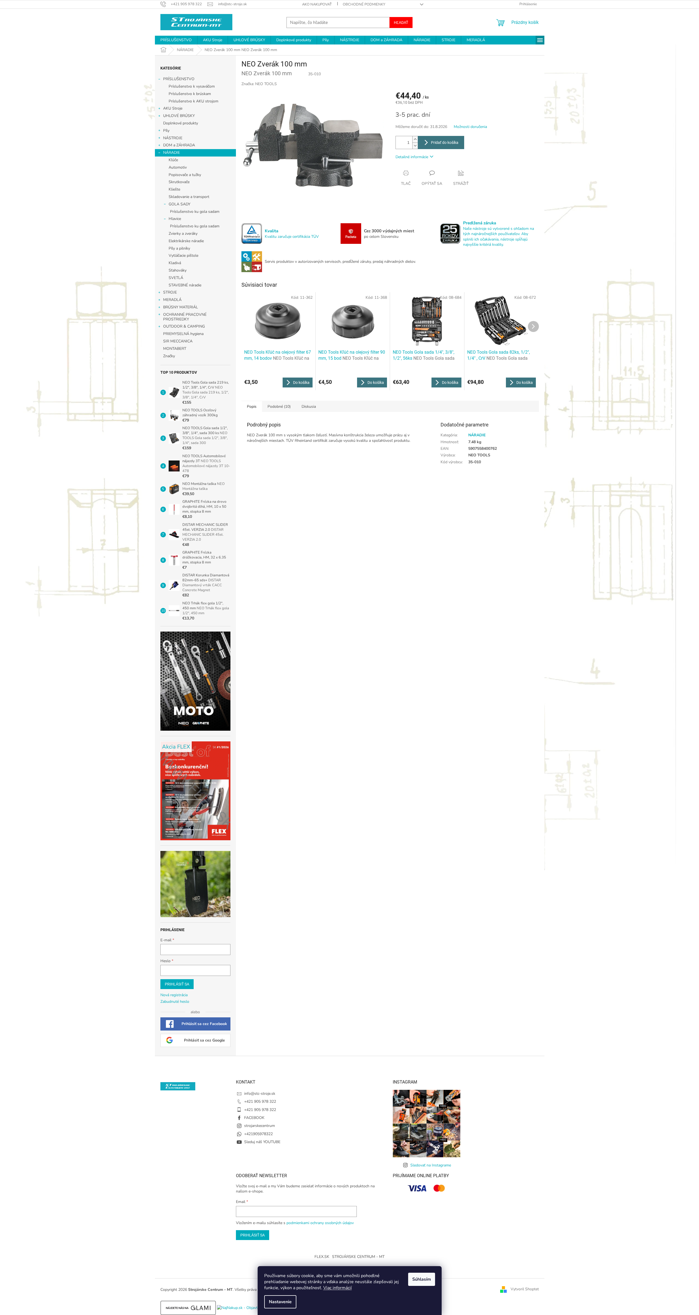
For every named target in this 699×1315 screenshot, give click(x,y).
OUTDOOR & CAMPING (184, 326)
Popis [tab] (252, 406)
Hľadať (401, 22)
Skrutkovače (179, 182)
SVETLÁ (176, 277)
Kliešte (174, 189)
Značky (169, 356)
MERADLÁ (172, 299)
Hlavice (175, 218)
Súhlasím (421, 1279)
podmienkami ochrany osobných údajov (320, 1222)
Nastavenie (280, 1302)
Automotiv (178, 167)
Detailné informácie (412, 157)
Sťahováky (177, 270)
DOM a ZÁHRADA (179, 145)
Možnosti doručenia (470, 126)
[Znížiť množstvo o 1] (415, 146)
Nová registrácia (174, 995)
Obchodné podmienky (364, 4)
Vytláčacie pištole (183, 255)
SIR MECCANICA (178, 341)
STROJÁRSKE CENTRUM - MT (358, 1256)
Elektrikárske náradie (186, 241)
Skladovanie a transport (189, 196)
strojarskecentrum (259, 1125)
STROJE (170, 292)
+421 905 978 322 (260, 1101)
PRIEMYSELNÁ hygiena (183, 333)
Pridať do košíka (444, 142)
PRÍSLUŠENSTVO (178, 79)
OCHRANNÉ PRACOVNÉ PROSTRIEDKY (185, 317)
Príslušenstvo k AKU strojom (193, 101)
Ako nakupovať (317, 4)
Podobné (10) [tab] (279, 406)
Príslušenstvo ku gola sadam (194, 211)
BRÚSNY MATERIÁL (180, 307)
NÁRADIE (171, 152)
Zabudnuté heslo (174, 1001)
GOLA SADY (179, 204)
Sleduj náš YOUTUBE (262, 1141)
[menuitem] (176, 40)
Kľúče (173, 160)
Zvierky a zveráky (183, 233)
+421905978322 (258, 1134)
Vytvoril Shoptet (525, 1289)
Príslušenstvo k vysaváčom (192, 86)
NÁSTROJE (172, 138)
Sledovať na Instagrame (430, 1165)
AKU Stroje (172, 108)
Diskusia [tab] (309, 406)
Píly (166, 130)
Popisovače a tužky (185, 174)
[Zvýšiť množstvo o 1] (415, 139)
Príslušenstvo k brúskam (190, 93)
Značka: (259, 83)
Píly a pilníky (179, 248)
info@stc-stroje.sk (259, 1093)
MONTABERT (174, 348)
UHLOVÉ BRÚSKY (179, 115)
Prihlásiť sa (177, 984)
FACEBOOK (254, 1117)
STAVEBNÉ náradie (185, 285)
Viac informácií (337, 1288)
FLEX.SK (321, 1256)
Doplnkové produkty (180, 123)
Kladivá (175, 263)
